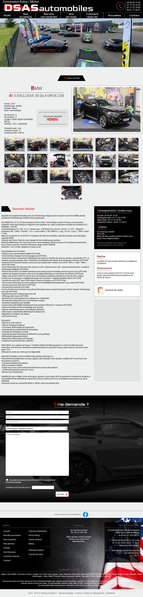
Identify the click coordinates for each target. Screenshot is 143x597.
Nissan (92, 574)
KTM (92, 576)
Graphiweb (110, 593)
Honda (77, 576)
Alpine (3, 574)
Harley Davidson (67, 576)
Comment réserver (92, 15)
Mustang (84, 574)
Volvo (45, 576)
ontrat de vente (114, 290)
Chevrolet (21, 574)
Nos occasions (25, 15)
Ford (49, 574)
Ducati (57, 576)
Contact (134, 15)
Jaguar (55, 574)
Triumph (99, 576)
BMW (14, 574)
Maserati (67, 574)
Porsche (107, 574)
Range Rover (117, 574)
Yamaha (106, 576)
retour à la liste (73, 78)
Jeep (61, 574)
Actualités (114, 15)
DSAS (7, 15)
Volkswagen (37, 576)
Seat (139, 574)
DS (41, 574)
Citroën (29, 574)
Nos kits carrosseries (49, 15)
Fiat (44, 574)
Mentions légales (66, 593)
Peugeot (99, 574)
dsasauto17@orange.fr (129, 545)
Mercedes (76, 574)
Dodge (35, 574)
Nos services (71, 15)
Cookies (78, 593)
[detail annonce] (106, 109)
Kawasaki (85, 576)
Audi (9, 574)
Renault (133, 574)
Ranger (126, 574)
